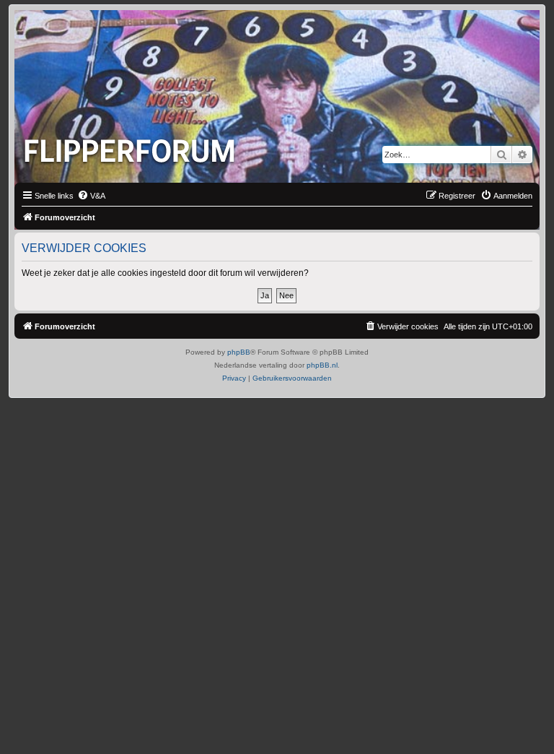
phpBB (238, 352)
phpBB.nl (322, 365)
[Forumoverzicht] (132, 146)
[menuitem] (91, 195)
